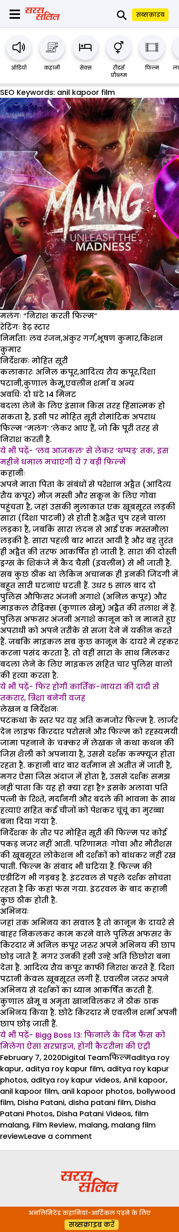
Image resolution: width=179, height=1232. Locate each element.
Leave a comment (58, 1136)
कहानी (52, 67)
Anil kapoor (144, 1080)
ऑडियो (19, 67)
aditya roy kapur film (64, 1068)
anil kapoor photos (97, 1091)
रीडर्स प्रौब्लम (119, 71)
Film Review (53, 1125)
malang (93, 1125)
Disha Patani (41, 1102)
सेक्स (86, 67)
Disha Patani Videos (94, 1113)
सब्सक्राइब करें (91, 1225)
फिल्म (152, 67)
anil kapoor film (29, 1091)
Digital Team (85, 1057)
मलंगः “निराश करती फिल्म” (48, 315)
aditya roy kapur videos (75, 1080)
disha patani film (99, 1102)
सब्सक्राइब (150, 14)
